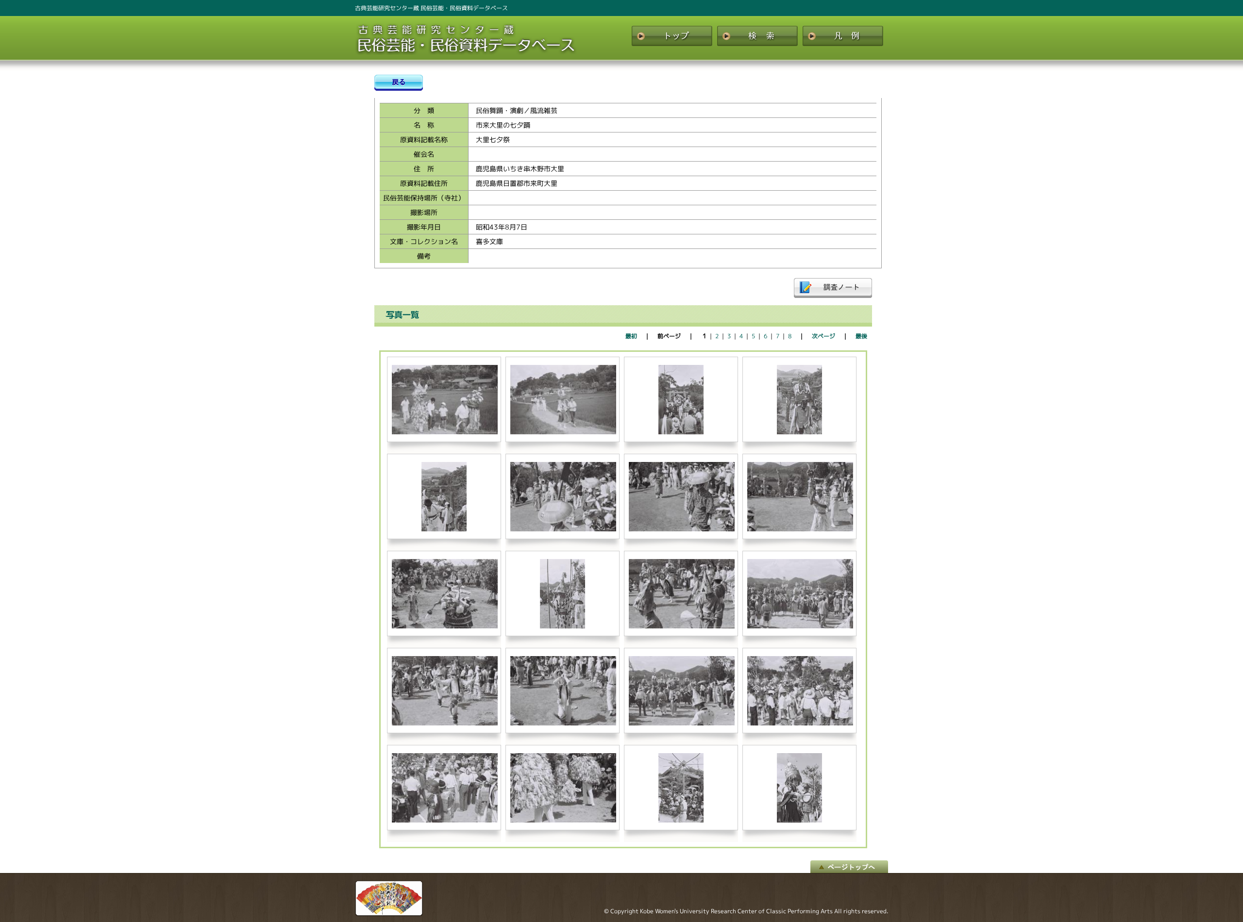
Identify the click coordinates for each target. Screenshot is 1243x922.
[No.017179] (800, 626)
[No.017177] (563, 626)
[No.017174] (682, 529)
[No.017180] (445, 723)
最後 (861, 336)
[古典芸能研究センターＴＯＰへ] (389, 913)
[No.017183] (800, 723)
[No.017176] (445, 626)
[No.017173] (563, 529)
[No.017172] (444, 529)
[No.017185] (563, 820)
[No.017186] (681, 820)
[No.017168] (445, 432)
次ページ (823, 336)
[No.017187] (800, 820)
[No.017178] (682, 626)
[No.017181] (563, 723)
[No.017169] (563, 432)
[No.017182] (682, 723)
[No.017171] (800, 432)
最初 (631, 336)
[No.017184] (445, 820)
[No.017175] (800, 529)
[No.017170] (681, 432)
